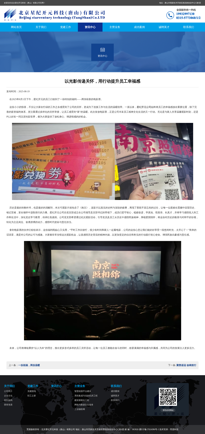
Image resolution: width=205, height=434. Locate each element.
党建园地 (31, 391)
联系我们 (188, 27)
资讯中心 (90, 27)
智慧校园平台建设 (82, 391)
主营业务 (114, 27)
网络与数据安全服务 (83, 405)
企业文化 (8, 396)
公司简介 (8, 391)
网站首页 (16, 27)
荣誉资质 (8, 405)
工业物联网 (79, 409)
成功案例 (139, 27)
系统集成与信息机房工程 (86, 396)
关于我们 (41, 27)
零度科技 (174, 429)
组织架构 (8, 400)
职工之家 (31, 396)
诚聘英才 (164, 27)
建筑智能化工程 (81, 400)
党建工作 (65, 27)
